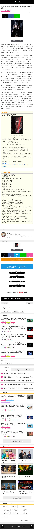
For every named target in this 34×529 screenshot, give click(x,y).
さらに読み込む (17, 498)
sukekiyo (16, 311)
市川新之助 (22, 506)
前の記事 (5, 303)
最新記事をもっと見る (17, 441)
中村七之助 (15, 510)
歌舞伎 (5, 506)
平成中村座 (15, 513)
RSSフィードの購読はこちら (17, 259)
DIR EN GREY (6, 311)
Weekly (17, 370)
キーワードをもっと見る (26, 520)
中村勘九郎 (24, 510)
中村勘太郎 (6, 513)
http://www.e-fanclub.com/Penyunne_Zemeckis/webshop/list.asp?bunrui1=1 (15, 164)
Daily (5, 370)
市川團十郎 (13, 506)
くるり (5, 516)
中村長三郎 (24, 513)
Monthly (28, 370)
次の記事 (29, 303)
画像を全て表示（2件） (17, 40)
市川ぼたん (6, 510)
